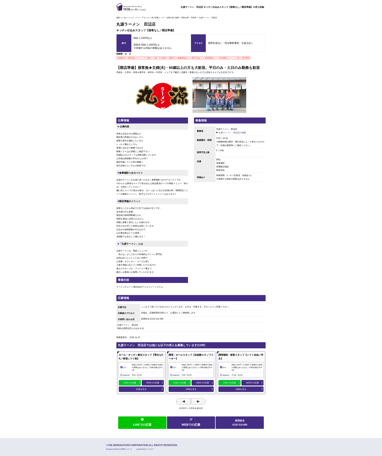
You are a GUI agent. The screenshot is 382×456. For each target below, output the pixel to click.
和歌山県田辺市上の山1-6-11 (131, 328)
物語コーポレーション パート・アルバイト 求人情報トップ (140, 18)
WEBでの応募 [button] (152, 382)
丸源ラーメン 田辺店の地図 (232, 132)
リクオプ (150, 449)
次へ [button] (198, 401)
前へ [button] (183, 401)
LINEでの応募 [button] (129, 382)
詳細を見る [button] (141, 389)
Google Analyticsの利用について (119, 449)
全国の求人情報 (172, 18)
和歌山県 (185, 18)
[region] (141, 372)
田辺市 (194, 18)
